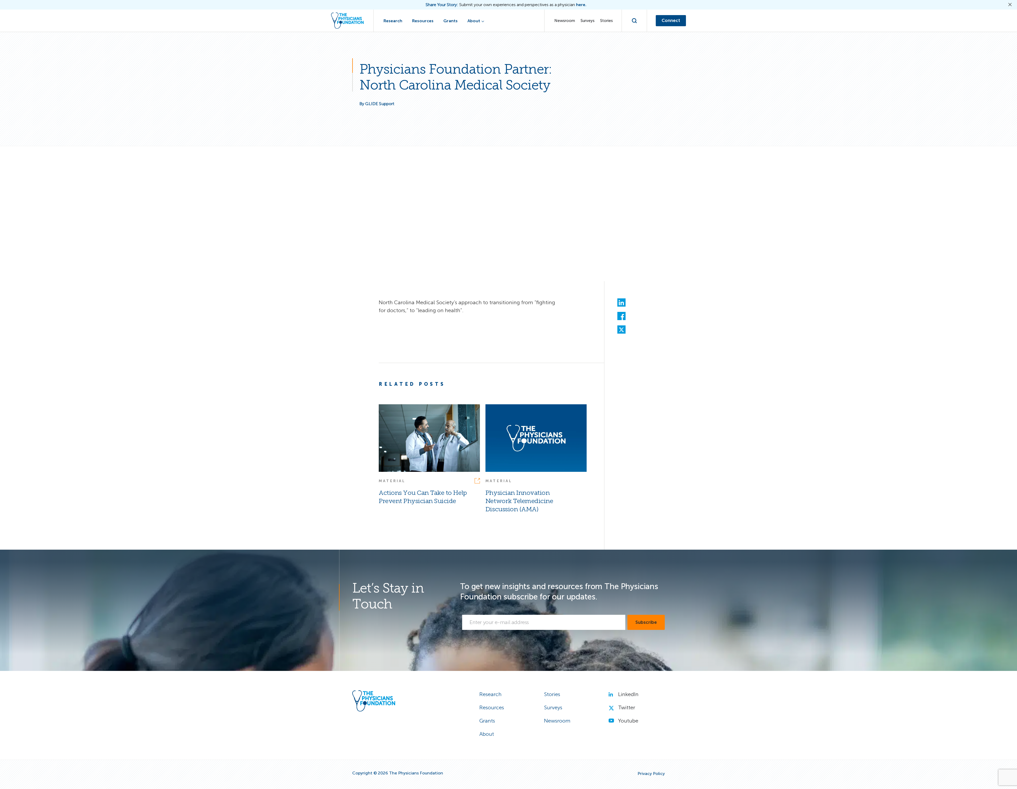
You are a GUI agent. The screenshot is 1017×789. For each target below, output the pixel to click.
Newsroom (564, 20)
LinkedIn (628, 694)
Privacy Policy (651, 774)
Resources (423, 20)
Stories (606, 20)
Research (392, 20)
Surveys (588, 20)
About (473, 20)
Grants (450, 20)
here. (581, 5)
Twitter (626, 707)
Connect (671, 20)
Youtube (628, 721)
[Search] (634, 21)
